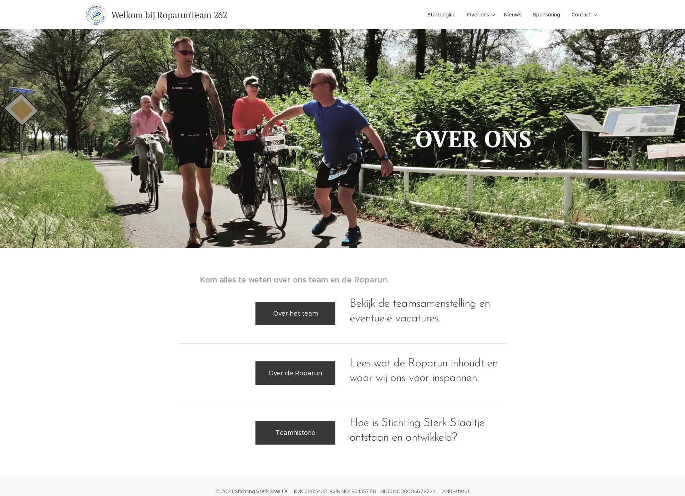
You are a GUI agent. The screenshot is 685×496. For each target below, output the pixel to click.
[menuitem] (443, 15)
